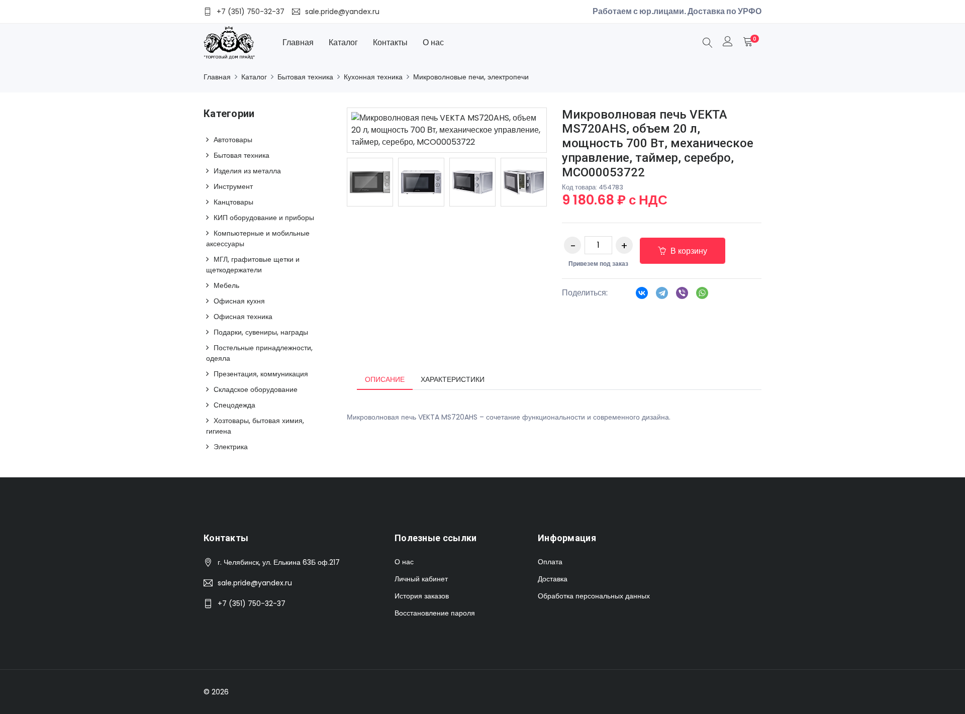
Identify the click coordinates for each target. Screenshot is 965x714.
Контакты (390, 42)
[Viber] (682, 296)
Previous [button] (332, 181)
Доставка (552, 579)
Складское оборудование (256, 389)
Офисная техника (243, 317)
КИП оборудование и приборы (264, 218)
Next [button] (562, 181)
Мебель (226, 285)
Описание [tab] (385, 379)
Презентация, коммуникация (261, 374)
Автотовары (233, 140)
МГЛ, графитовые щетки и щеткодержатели (253, 264)
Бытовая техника (305, 77)
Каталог (343, 42)
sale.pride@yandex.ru (255, 583)
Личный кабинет (421, 579)
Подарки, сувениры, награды (261, 332)
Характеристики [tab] (453, 379)
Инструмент (233, 186)
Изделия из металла (247, 171)
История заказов (422, 596)
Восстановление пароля (435, 613)
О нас (433, 42)
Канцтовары (233, 202)
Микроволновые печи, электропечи (471, 77)
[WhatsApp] (702, 296)
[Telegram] (662, 296)
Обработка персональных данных (594, 596)
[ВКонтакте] (642, 296)
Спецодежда (234, 405)
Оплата (550, 562)
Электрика (231, 447)
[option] (370, 182)
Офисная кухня (239, 301)
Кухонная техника (373, 77)
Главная (298, 42)
